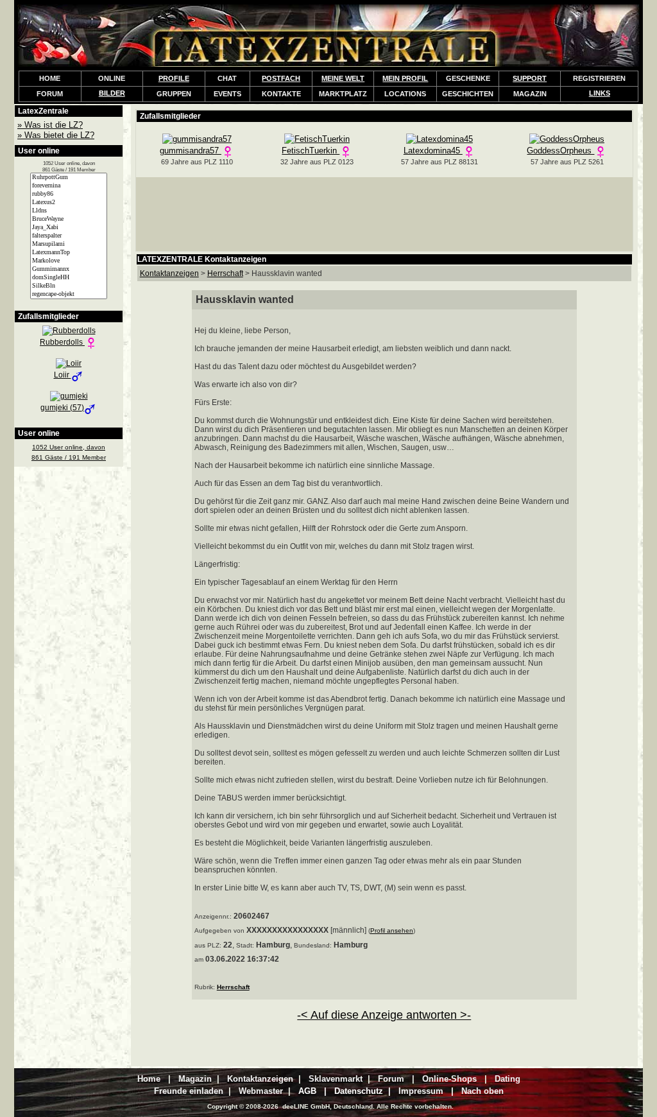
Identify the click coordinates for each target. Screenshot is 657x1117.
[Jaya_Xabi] (69, 227)
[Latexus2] (69, 202)
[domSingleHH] (69, 277)
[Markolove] (69, 261)
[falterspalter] (69, 236)
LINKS (599, 93)
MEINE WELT (342, 78)
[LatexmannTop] (69, 252)
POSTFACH (281, 78)
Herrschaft (233, 987)
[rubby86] (69, 194)
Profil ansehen (391, 930)
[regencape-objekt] (69, 294)
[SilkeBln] (69, 286)
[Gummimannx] (69, 269)
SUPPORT (530, 78)
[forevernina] (69, 186)
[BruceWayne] (69, 219)
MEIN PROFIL (405, 78)
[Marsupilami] (69, 244)
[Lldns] (69, 211)
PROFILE (173, 78)
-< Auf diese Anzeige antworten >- (384, 1015)
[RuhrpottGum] (69, 177)
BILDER (112, 93)
